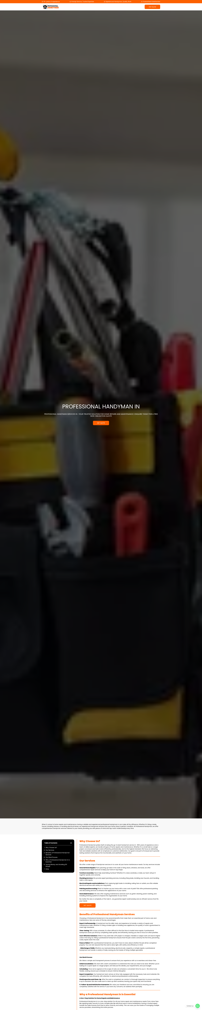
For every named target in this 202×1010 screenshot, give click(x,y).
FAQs (47, 869)
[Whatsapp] (197, 1006)
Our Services (50, 850)
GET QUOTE (101, 423)
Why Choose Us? (51, 847)
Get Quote (152, 7)
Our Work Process (51, 857)
